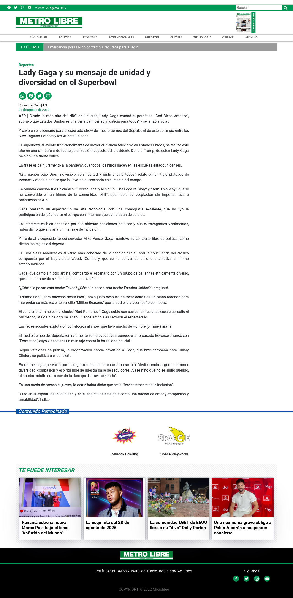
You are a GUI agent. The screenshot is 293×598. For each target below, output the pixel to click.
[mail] (22, 7)
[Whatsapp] (22, 95)
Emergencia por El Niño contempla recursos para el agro (93, 47)
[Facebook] (9, 7)
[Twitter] (15, 7)
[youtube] (29, 7)
